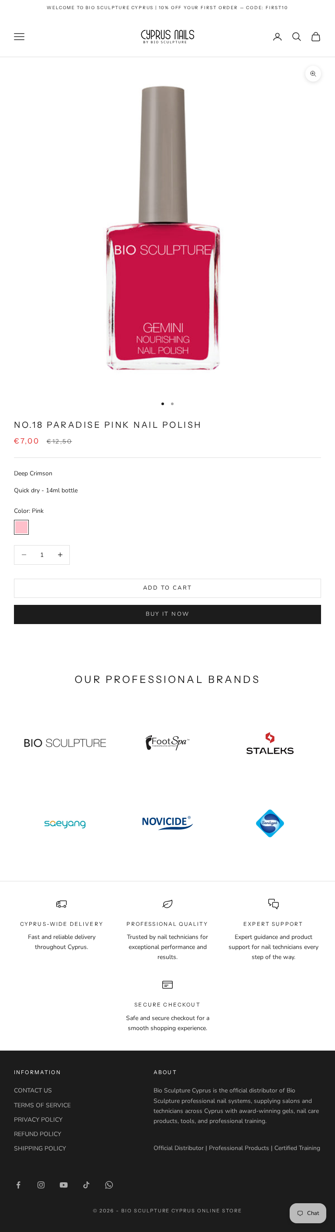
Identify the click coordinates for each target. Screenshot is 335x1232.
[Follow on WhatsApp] (109, 1185)
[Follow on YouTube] (63, 1185)
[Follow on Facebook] (18, 1185)
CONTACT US (33, 1090)
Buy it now (167, 614)
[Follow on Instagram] (41, 1185)
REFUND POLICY (37, 1134)
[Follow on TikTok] (86, 1185)
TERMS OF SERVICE (42, 1105)
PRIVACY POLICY (38, 1120)
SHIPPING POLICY (40, 1148)
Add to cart (167, 588)
